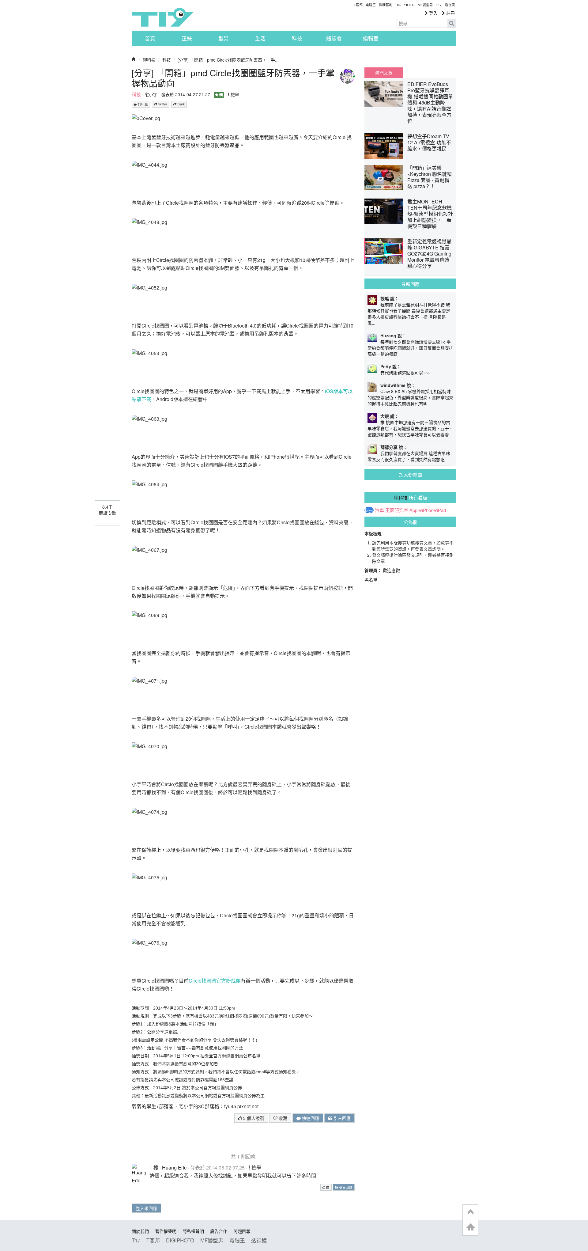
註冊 (450, 13)
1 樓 (153, 1167)
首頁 (150, 38)
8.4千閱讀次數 (107, 510)
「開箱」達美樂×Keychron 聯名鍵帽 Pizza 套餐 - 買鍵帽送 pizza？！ (429, 177)
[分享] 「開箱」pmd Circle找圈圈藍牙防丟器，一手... (228, 60)
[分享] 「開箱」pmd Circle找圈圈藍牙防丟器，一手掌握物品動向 (233, 77)
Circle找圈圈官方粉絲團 (215, 980)
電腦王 (371, 4)
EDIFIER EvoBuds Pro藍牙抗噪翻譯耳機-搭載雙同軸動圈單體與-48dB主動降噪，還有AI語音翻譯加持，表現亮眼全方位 (430, 102)
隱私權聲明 (193, 1231)
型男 (223, 38)
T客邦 (358, 4)
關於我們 (140, 1231)
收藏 (282, 1118)
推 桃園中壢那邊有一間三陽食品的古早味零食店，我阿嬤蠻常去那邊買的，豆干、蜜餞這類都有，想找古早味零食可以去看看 (410, 428)
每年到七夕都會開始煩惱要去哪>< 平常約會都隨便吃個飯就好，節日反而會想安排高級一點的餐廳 (410, 348)
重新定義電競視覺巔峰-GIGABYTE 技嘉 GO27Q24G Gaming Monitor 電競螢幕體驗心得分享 (429, 253)
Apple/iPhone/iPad (427, 510)
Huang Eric (174, 1167)
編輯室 (371, 38)
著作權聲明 (165, 1231)
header (470, 1212)
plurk (181, 104)
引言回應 (341, 1118)
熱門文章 (383, 73)
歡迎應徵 (391, 570)
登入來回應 (146, 1208)
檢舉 (234, 94)
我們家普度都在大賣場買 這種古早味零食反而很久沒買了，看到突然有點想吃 (409, 456)
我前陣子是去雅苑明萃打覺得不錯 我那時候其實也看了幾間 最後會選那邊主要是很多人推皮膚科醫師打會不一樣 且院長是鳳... (409, 313)
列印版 (142, 104)
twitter (162, 104)
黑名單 (370, 579)
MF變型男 (425, 4)
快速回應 (310, 1118)
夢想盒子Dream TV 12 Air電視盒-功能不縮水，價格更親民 (429, 142)
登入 (433, 13)
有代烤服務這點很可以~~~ (405, 373)
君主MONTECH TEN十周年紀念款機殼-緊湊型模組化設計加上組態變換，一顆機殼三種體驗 (430, 213)
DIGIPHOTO (405, 4)
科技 (297, 38)
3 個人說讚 (253, 1118)
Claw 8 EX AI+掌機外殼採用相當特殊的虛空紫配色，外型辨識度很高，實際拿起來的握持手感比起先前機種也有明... (410, 397)
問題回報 (242, 1231)
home (470, 1227)
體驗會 (334, 38)
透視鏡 (450, 4)
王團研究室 (396, 510)
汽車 (379, 510)
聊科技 (149, 60)
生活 (260, 38)
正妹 (187, 38)
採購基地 (385, 4)
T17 (163, 17)
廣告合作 (218, 1231)
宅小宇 (151, 94)
